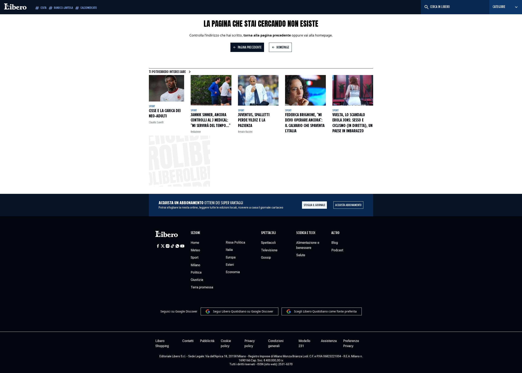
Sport (152, 106)
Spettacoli (268, 233)
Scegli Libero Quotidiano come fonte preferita (325, 311)
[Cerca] (426, 7)
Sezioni (195, 233)
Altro (335, 233)
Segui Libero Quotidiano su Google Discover (243, 311)
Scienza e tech (305, 233)
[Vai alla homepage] (15, 7)
